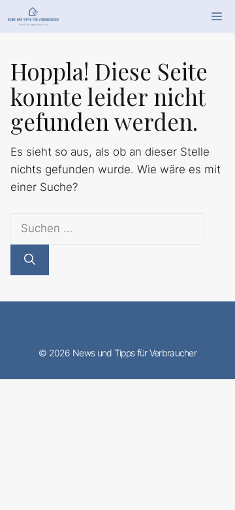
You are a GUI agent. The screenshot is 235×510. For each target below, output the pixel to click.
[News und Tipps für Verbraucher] (33, 16)
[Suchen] (29, 260)
